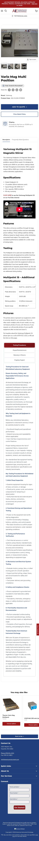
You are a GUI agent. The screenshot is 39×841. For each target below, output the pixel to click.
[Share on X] (13, 89)
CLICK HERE (7, 195)
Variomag (9, 95)
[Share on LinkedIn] (16, 89)
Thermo (4, 719)
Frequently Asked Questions (20, 139)
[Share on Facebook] (9, 89)
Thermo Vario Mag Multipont (8, 716)
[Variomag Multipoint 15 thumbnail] (4, 66)
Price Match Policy (19, 114)
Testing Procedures (19, 345)
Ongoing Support (19, 360)
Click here (34, 4)
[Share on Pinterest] (20, 89)
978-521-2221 (22, 16)
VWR (25, 720)
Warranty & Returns (19, 355)
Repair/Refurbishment (19, 350)
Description (6, 139)
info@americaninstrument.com (10, 759)
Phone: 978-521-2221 (7, 753)
